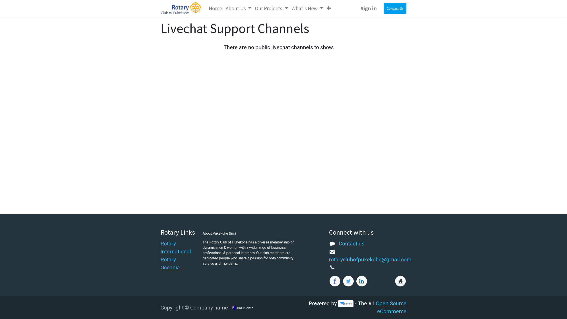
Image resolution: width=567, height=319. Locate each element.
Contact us (351, 244)
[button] (329, 8)
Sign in (369, 8)
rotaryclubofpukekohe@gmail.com (370, 260)
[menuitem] (215, 8)
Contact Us (395, 8)
